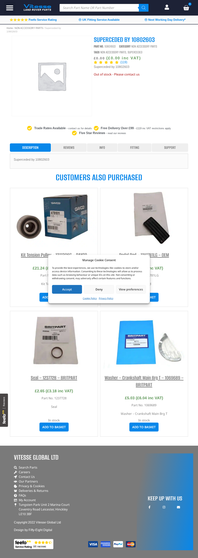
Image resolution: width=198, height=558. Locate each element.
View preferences (131, 289)
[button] (9, 8)
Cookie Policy (90, 298)
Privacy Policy (106, 298)
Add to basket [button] (54, 427)
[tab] (30, 147)
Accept (67, 289)
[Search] (143, 8)
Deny (99, 289)
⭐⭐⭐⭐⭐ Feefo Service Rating (33, 19)
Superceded (135, 52)
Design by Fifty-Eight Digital (33, 530)
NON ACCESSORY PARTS (29, 28)
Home (10, 28)
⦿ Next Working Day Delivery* (164, 19)
